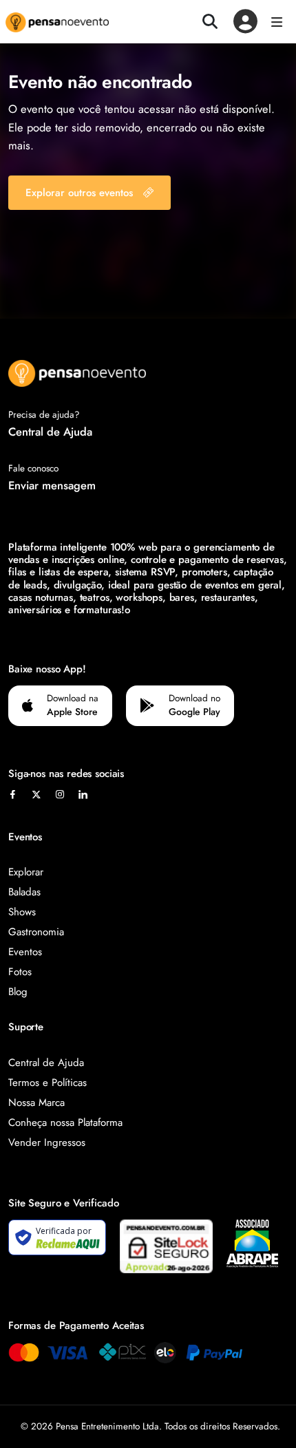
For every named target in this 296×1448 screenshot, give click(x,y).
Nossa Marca (36, 1102)
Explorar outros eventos (79, 192)
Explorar (25, 872)
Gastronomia (36, 931)
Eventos (25, 951)
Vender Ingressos (46, 1142)
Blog (18, 991)
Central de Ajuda (50, 431)
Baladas (24, 891)
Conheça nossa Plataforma (65, 1122)
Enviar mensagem (52, 485)
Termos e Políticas (47, 1082)
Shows (22, 911)
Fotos (20, 971)
